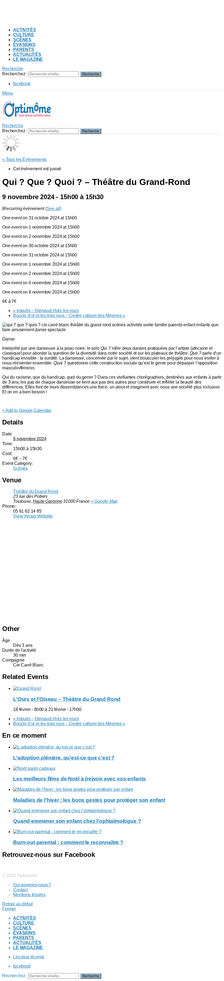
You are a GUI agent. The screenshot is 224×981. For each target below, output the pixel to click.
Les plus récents (28, 957)
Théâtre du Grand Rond (35, 491)
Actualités (27, 54)
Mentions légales (29, 894)
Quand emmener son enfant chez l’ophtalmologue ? (77, 821)
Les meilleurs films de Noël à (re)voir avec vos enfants (79, 779)
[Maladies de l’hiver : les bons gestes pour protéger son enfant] (117, 789)
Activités (24, 30)
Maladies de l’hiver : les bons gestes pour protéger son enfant (89, 800)
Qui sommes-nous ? (32, 885)
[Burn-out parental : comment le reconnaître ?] (117, 831)
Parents (23, 49)
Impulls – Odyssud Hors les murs (46, 310)
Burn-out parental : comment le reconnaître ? (68, 842)
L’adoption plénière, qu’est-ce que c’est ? (63, 758)
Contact (20, 889)
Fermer (9, 909)
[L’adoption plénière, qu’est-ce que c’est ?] (117, 747)
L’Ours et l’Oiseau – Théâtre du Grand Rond (66, 699)
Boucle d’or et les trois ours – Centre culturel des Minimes (69, 315)
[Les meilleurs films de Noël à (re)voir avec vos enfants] (117, 768)
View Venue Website (33, 516)
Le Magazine (28, 59)
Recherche (90, 74)
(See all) (53, 208)
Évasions (24, 44)
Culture (23, 34)
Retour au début (17, 904)
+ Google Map (104, 501)
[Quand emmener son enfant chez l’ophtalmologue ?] (117, 810)
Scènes (22, 39)
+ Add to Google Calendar (26, 410)
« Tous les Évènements (24, 159)
